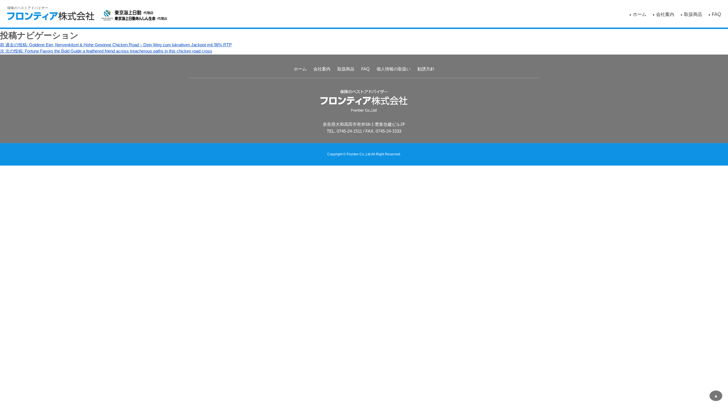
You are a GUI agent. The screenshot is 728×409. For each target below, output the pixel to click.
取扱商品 (693, 14)
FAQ (716, 14)
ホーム (639, 14)
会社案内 (665, 14)
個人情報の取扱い (394, 68)
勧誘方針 (426, 68)
